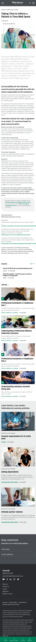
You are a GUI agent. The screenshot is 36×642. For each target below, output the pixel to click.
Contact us (29, 640)
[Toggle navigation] (3, 3)
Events (4, 264)
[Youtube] (4, 579)
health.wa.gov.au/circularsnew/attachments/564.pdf (15, 235)
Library (4, 284)
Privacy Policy (13, 602)
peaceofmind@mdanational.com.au (13, 576)
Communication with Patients (9, 482)
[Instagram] (14, 579)
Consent (3, 442)
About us (5, 584)
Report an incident (14, 640)
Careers (5, 589)
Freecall (5, 640)
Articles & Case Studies (8, 433)
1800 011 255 (8, 573)
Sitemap (16, 604)
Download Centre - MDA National (15, 634)
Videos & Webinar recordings (9, 313)
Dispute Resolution (8, 604)
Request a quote (7, 594)
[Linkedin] (10, 579)
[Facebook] (7, 579)
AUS (31, 264)
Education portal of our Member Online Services (18, 202)
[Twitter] (18, 579)
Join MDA (23, 640)
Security (5, 602)
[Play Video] (18, 294)
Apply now (6, 591)
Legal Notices (23, 602)
